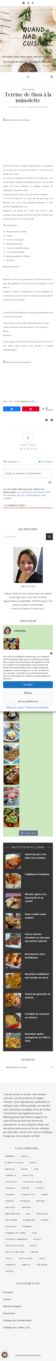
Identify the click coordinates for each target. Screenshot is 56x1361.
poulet (37, 1239)
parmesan (29, 1220)
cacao (24, 1169)
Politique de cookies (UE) (16, 1327)
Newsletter (9, 1313)
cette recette (16, 202)
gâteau (40, 1201)
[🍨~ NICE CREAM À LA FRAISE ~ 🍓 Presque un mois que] (11, 796)
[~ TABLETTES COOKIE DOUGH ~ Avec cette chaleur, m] (11, 754)
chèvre (25, 1188)
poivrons (11, 1226)
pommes (27, 1226)
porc (35, 1233)
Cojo (25, 198)
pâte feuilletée (14, 1246)
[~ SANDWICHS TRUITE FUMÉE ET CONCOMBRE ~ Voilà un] (11, 817)
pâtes (33, 1246)
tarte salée (25, 1258)
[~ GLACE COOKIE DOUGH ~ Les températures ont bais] (11, 711)
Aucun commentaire (37, 106)
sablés (34, 1252)
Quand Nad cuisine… (38, 37)
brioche (10, 1169)
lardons (26, 1207)
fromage (25, 1201)
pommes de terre (15, 1233)
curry (44, 1194)
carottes (28, 1175)
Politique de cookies (15, 707)
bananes (10, 1156)
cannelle (10, 1175)
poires (45, 1220)
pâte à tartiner (15, 1252)
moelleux (42, 1214)
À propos (8, 1292)
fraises (9, 1201)
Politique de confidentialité (37, 707)
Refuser (28, 693)
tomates (10, 1265)
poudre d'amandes (16, 1239)
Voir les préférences (28, 701)
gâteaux (10, 1207)
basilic (25, 1156)
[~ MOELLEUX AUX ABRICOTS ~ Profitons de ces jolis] (11, 648)
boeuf (33, 1162)
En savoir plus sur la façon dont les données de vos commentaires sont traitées (26, 495)
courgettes (28, 1194)
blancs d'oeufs (14, 1162)
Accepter (28, 684)
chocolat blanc (33, 1182)
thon (41, 1258)
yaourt (9, 1271)
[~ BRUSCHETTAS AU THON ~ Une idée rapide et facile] (11, 775)
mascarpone (12, 1214)
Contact (7, 1299)
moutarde (11, 1220)
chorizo (10, 1188)
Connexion (46, 461)
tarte (8, 1258)
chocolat (11, 1182)
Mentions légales (12, 1306)
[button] (51, 653)
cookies (10, 1194)
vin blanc (42, 1265)
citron (39, 1188)
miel (28, 1214)
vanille (26, 1265)
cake (36, 1169)
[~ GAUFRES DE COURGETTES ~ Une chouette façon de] (11, 732)
